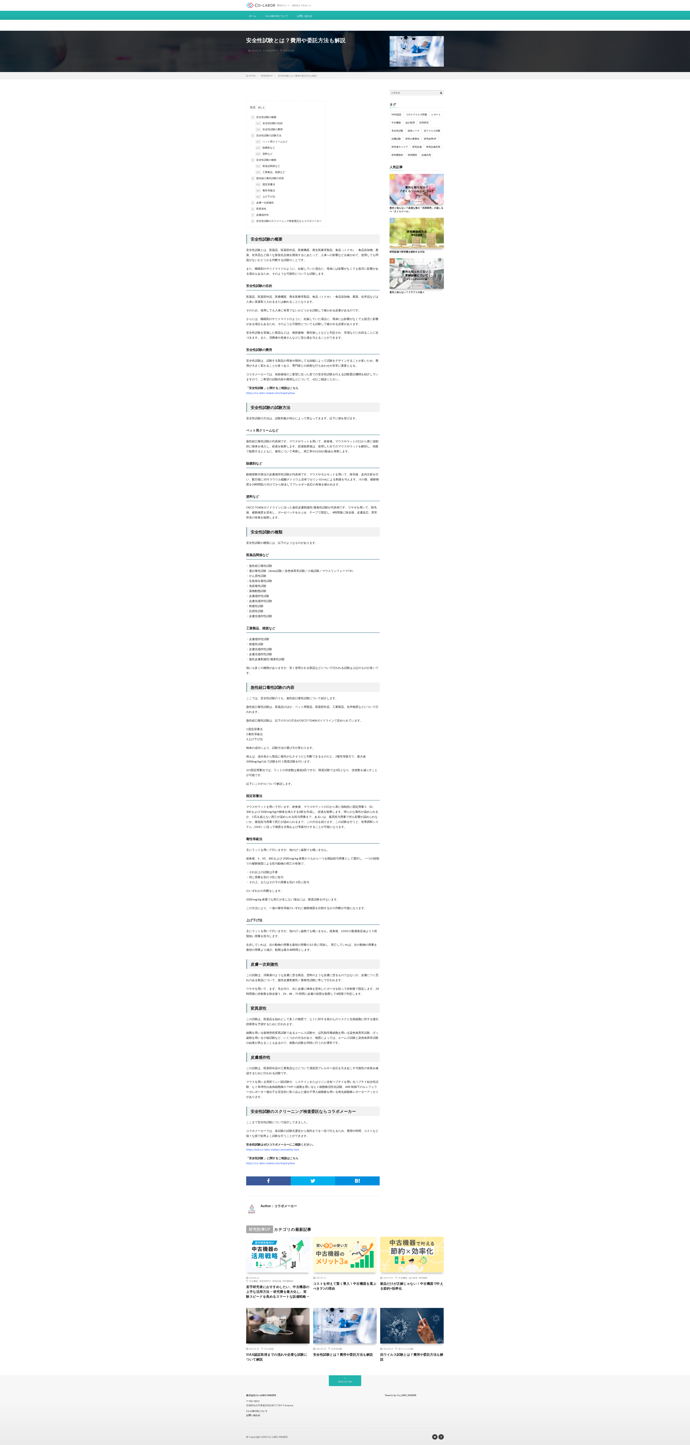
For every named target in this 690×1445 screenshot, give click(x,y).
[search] (441, 93)
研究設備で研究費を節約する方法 (407, 251)
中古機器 (396, 122)
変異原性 (259, 208)
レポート (436, 114)
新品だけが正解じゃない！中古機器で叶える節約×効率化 (411, 1286)
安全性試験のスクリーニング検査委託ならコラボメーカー (287, 220)
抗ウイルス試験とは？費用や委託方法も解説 (411, 1356)
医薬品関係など (268, 165)
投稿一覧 (304, 1206)
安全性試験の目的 (269, 123)
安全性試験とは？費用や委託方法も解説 (343, 1354)
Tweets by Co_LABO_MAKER (400, 1395)
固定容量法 (265, 184)
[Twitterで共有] (313, 1180)
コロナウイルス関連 (416, 114)
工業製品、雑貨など (270, 172)
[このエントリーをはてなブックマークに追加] (357, 1180)
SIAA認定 (396, 114)
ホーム (252, 15)
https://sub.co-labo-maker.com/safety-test (272, 1149)
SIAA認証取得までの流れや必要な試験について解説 (276, 1356)
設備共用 (426, 154)
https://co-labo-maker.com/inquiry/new (270, 393)
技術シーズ (413, 130)
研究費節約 (397, 154)
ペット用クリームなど (272, 141)
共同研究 (424, 122)
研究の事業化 (412, 138)
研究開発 (412, 154)
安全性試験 (288, 50)
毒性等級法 (265, 190)
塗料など (268, 153)
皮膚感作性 (260, 214)
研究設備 (417, 146)
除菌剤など (268, 147)
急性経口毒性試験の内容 (268, 178)
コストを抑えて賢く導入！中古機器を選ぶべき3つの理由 (344, 1286)
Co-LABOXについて (276, 15)
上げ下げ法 (265, 196)
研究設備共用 (433, 146)
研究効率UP (272, 50)
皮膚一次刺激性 (263, 202)
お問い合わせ (304, 15)
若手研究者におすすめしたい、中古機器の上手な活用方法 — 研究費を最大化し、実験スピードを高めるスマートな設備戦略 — (277, 1291)
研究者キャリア (400, 146)
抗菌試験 (396, 138)
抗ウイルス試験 (432, 130)
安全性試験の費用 (269, 129)
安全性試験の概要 (264, 117)
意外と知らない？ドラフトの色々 (407, 292)
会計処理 (410, 122)
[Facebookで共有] (268, 1180)
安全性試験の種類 (264, 159)
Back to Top (345, 1381)
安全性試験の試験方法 (266, 135)
